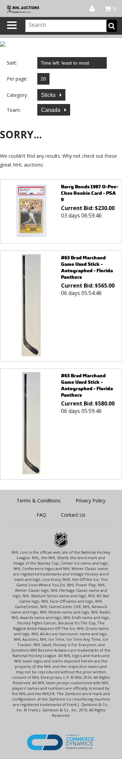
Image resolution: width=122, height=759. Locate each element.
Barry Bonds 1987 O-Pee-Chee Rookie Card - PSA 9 (89, 193)
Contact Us (73, 515)
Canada (51, 110)
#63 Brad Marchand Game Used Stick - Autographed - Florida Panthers (87, 267)
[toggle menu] (12, 25)
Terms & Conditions (39, 500)
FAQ (41, 515)
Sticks (49, 95)
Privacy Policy (90, 500)
